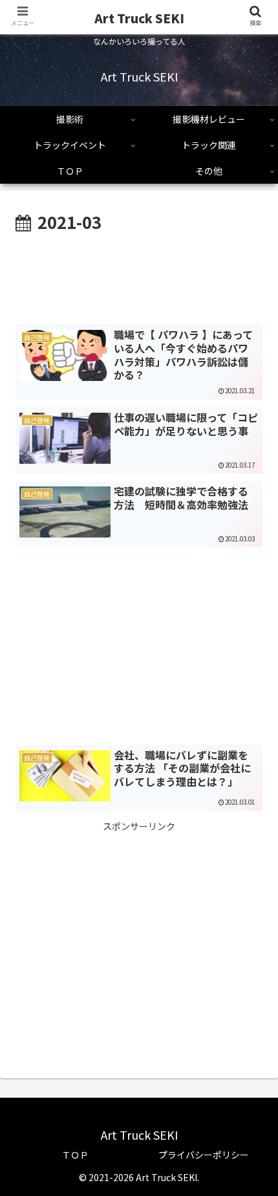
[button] (251, 1117)
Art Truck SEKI (139, 18)
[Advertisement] (139, 275)
